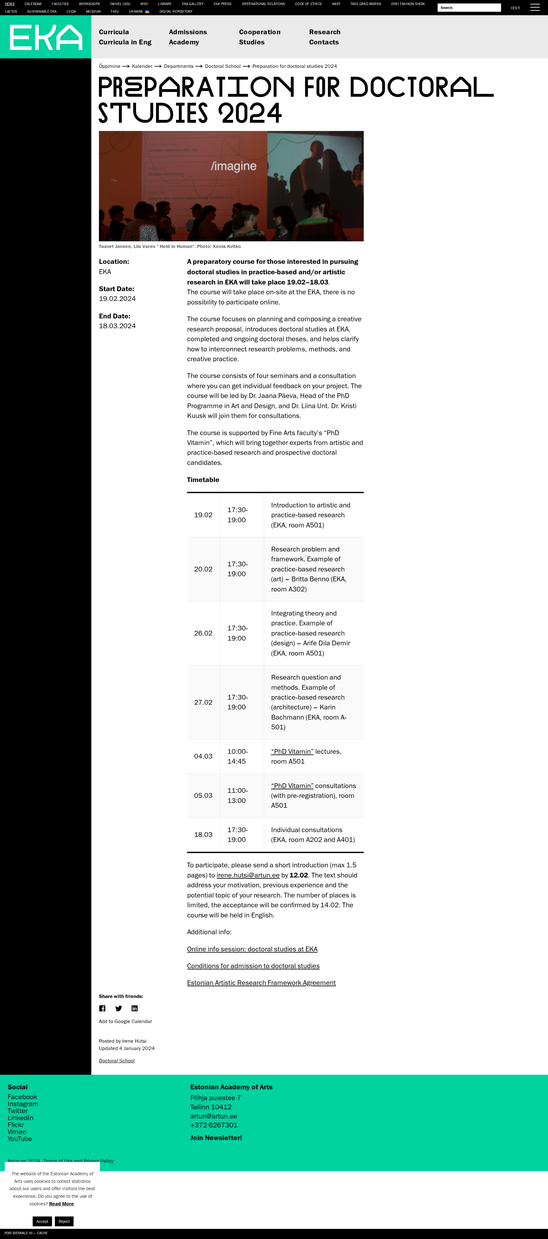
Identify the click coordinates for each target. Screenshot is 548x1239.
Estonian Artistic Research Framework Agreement (261, 982)
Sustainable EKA (41, 11)
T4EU (115, 11)
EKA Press (223, 4)
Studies (252, 42)
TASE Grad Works (365, 4)
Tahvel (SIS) (120, 4)
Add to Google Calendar (125, 1021)
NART (336, 4)
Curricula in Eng (125, 42)
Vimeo (17, 1131)
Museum (93, 11)
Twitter (18, 1110)
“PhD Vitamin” (292, 751)
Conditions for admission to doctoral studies (253, 966)
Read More (61, 1203)
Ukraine (136, 11)
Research (325, 32)
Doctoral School (117, 1061)
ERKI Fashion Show (408, 4)
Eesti (515, 8)
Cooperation (260, 32)
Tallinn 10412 (211, 1107)
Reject (64, 1221)
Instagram (23, 1103)
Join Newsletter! (216, 1137)
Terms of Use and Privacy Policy (78, 1161)
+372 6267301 (214, 1125)
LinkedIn (20, 1117)
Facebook (22, 1096)
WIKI (144, 4)
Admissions (188, 32)
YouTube (20, 1138)
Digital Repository (176, 11)
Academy (184, 42)
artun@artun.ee (213, 1116)
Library (165, 4)
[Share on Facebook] (102, 1009)
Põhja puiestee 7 (215, 1097)
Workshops (89, 4)
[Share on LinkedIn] (134, 1009)
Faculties (60, 4)
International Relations (263, 4)
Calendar (33, 4)
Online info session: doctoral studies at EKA (252, 949)
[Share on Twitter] (118, 1009)
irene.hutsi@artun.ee (248, 875)
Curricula (114, 32)
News (10, 4)
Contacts (324, 42)
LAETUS (11, 11)
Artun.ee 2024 (24, 1161)
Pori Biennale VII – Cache (26, 1233)
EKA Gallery (193, 4)
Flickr (16, 1124)
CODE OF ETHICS (308, 4)
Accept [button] (42, 1221)
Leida (71, 11)
